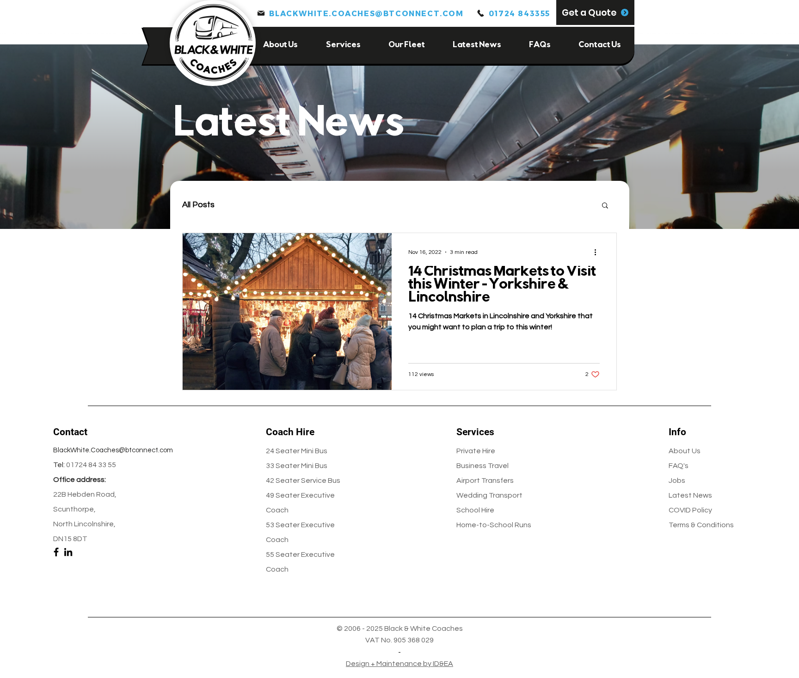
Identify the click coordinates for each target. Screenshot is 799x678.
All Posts (198, 204)
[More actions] (598, 252)
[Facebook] (56, 552)
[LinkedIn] (68, 552)
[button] (595, 12)
